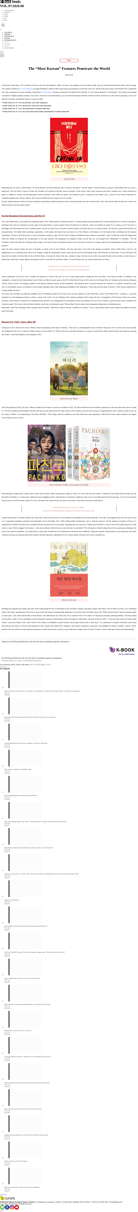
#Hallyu (33, 661)
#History (39, 661)
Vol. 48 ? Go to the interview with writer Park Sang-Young (27, 106)
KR (5, 20)
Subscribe (3, 1195)
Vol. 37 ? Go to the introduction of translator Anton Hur (26, 108)
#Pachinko (5, 661)
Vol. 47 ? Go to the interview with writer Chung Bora (25, 102)
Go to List (3, 667)
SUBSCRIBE (9, 10)
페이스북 (33, 664)
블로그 (44, 664)
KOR (6, 16)
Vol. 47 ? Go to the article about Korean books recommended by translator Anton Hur (36, 111)
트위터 (39, 664)
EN (5, 18)
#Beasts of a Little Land (17, 661)
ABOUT (7, 12)
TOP (1, 1211)
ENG (6, 14)
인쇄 (48, 664)
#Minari (28, 661)
